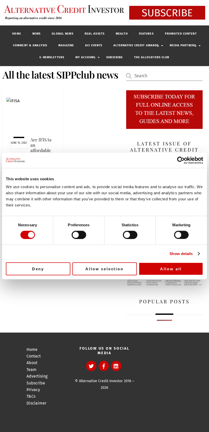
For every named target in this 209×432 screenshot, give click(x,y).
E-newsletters (52, 57)
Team (31, 369)
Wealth (122, 33)
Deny (38, 269)
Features (146, 33)
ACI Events (93, 45)
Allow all (171, 269)
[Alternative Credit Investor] (62, 9)
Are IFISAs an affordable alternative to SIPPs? (41, 150)
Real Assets (94, 33)
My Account (85, 57)
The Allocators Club (151, 57)
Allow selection (104, 269)
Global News (62, 33)
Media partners (183, 45)
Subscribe (114, 57)
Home (16, 33)
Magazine (66, 45)
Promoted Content (181, 33)
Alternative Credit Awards (136, 45)
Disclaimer (36, 403)
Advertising (37, 376)
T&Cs (31, 396)
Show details (181, 253)
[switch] (79, 235)
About (32, 362)
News (36, 33)
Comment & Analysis (30, 45)
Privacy (33, 389)
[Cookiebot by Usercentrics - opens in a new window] (181, 160)
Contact (34, 356)
